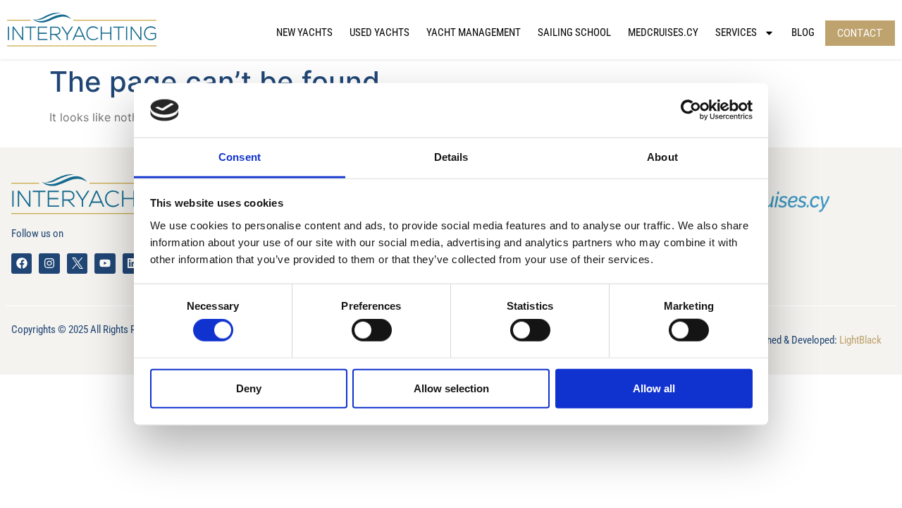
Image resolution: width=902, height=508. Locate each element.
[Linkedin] (133, 263)
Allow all (654, 388)
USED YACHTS (379, 32)
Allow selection (451, 388)
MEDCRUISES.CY (663, 32)
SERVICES (736, 32)
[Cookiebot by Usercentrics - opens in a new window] (691, 110)
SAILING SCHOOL (574, 32)
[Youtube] (104, 263)
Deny (248, 388)
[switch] (372, 330)
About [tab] (662, 157)
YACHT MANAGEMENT (473, 32)
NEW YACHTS (304, 32)
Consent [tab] (239, 157)
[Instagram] (49, 263)
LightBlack (860, 340)
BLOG (803, 32)
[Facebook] (21, 263)
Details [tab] (451, 157)
